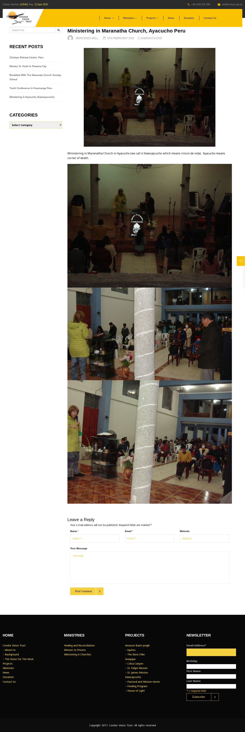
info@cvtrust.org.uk (231, 4)
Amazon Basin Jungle (137, 645)
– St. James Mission (136, 672)
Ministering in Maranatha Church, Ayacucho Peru (126, 31)
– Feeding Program (136, 686)
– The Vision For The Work (18, 659)
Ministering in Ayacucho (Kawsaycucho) (32, 96)
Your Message (78, 548)
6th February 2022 (121, 38)
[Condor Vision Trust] (18, 17)
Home (107, 18)
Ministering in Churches (77, 654)
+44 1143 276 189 (200, 4)
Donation (189, 18)
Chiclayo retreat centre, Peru (27, 57)
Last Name (194, 681)
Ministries (128, 18)
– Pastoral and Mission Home (142, 681)
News (171, 18)
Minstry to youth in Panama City (28, 66)
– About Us (9, 650)
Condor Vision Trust (14, 645)
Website (185, 531)
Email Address (196, 645)
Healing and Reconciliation (79, 645)
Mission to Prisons (75, 650)
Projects (151, 18)
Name (73, 531)
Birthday (192, 661)
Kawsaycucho (151, 38)
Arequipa (130, 659)
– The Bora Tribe (135, 654)
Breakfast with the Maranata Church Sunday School (35, 77)
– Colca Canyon (134, 663)
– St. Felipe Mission (136, 668)
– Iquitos (130, 650)
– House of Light (135, 690)
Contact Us (210, 18)
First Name (194, 671)
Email (128, 531)
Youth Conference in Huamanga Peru (31, 88)
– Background (11, 654)
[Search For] (58, 30)
